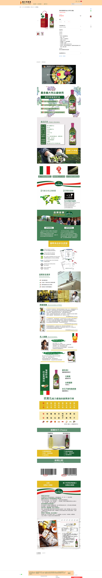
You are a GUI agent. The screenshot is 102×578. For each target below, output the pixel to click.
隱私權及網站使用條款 (44, 576)
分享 (61, 56)
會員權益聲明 (58, 577)
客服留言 (57, 576)
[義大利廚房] (25, 3)
